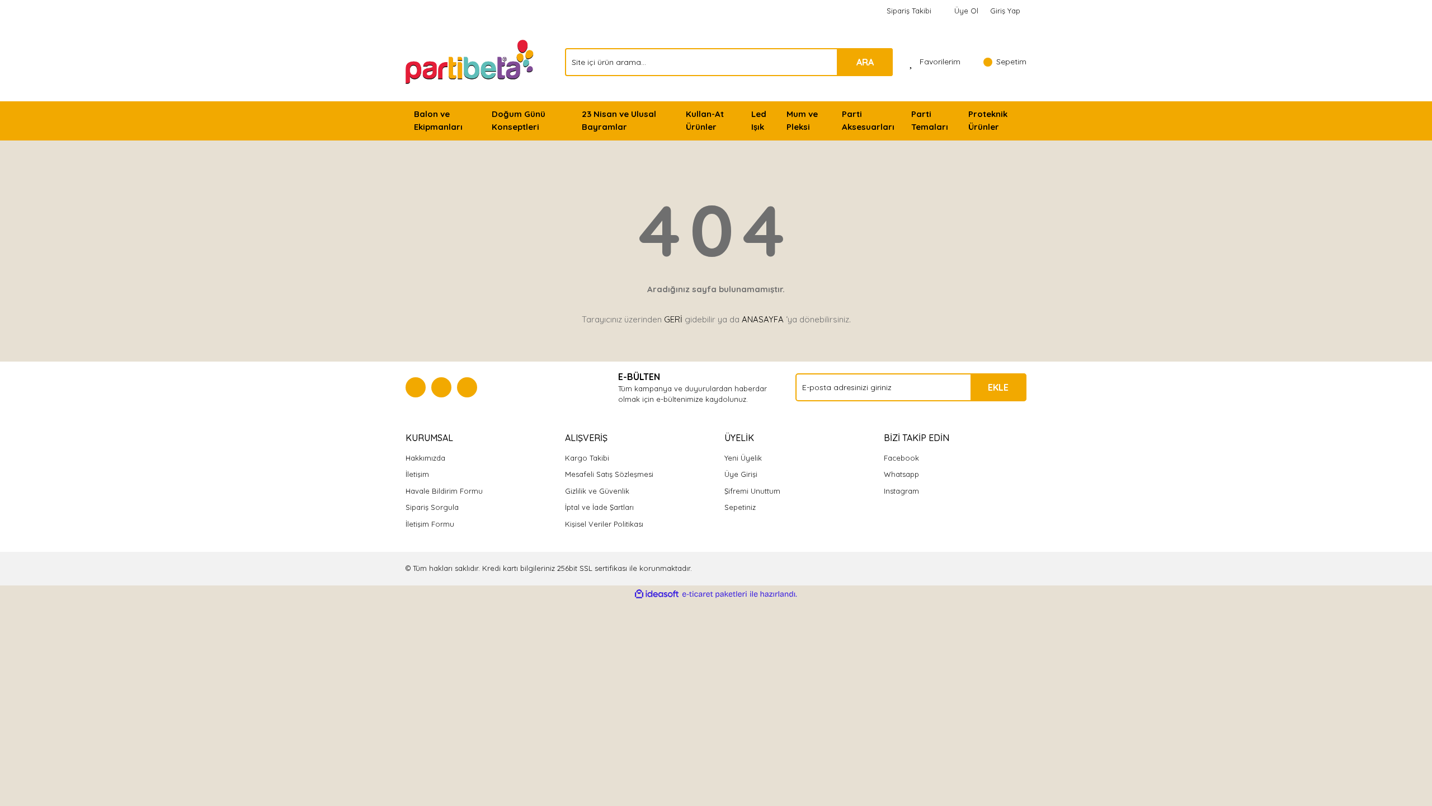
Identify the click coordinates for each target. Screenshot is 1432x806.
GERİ (673, 319)
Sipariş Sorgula (432, 507)
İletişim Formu (430, 523)
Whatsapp (901, 474)
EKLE (998, 387)
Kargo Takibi (587, 457)
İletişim (417, 474)
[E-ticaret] (714, 594)
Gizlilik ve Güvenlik (597, 490)
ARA (865, 62)
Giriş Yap (1005, 10)
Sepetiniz (740, 507)
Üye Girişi (740, 474)
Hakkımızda (425, 457)
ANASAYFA (763, 319)
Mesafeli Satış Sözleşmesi (609, 474)
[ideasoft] (656, 594)
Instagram (901, 490)
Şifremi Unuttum (752, 490)
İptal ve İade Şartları (599, 507)
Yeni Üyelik (743, 457)
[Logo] (471, 61)
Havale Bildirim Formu (444, 490)
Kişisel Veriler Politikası (604, 523)
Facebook (901, 457)
